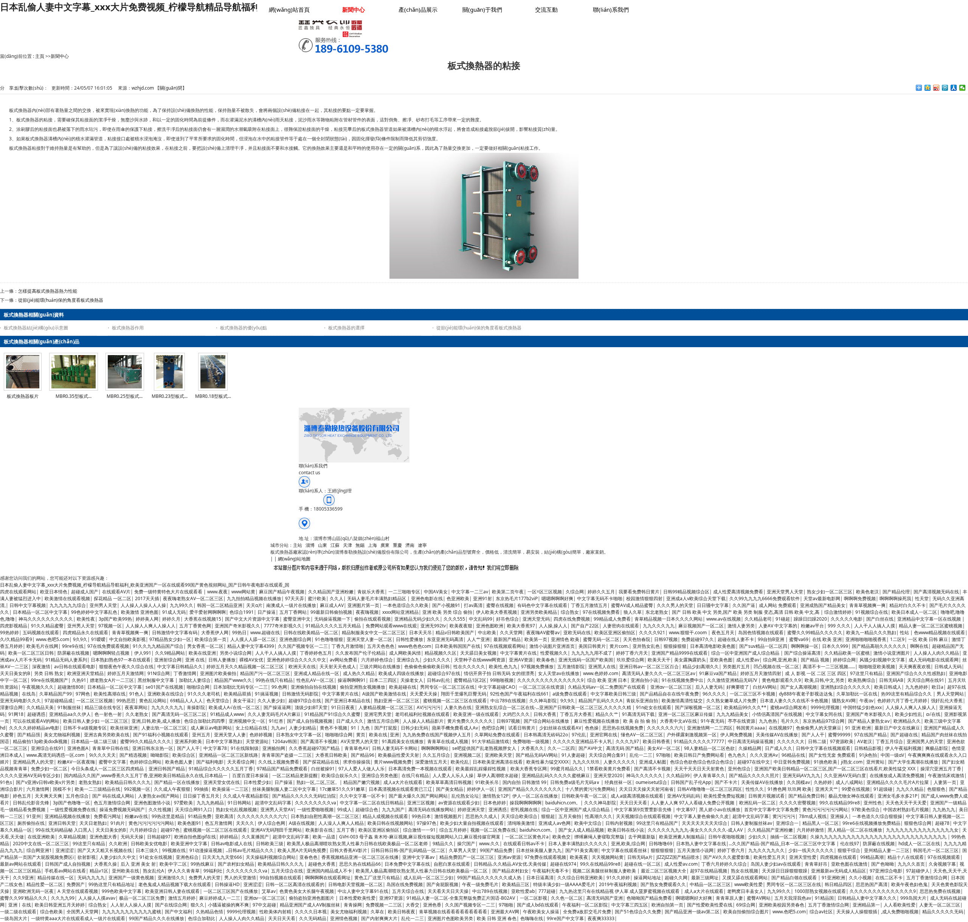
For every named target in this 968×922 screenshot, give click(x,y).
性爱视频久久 (554, 653)
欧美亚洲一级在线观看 (476, 714)
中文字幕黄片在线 (518, 653)
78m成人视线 (813, 816)
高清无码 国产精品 (625, 748)
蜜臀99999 (839, 734)
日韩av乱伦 (438, 680)
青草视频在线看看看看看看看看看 (453, 911)
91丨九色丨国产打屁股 (374, 728)
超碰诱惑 (36, 714)
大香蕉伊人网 (214, 632)
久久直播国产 (255, 837)
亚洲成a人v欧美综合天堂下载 (696, 598)
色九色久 (737, 755)
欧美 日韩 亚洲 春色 (497, 918)
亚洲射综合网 (168, 660)
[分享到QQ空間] (928, 88)
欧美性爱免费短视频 (724, 796)
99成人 (344, 809)
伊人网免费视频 (736, 734)
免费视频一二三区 (384, 905)
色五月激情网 (218, 823)
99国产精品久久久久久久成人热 (490, 877)
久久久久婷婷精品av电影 (34, 728)
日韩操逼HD (227, 884)
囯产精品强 (28, 734)
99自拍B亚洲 (771, 639)
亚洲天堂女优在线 (221, 782)
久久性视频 (160, 809)
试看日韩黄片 (521, 728)
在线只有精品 (415, 775)
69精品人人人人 (186, 700)
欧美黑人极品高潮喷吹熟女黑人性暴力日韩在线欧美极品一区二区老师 (358, 843)
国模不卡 (62, 789)
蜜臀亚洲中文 (296, 619)
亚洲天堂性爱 (802, 857)
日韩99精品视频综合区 (686, 591)
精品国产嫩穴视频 (361, 782)
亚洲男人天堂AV (277, 809)
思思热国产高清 (871, 884)
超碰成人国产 (84, 591)
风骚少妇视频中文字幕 (882, 660)
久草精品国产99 (55, 694)
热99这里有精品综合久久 (907, 694)
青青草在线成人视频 (447, 741)
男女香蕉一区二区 (205, 646)
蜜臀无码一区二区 (601, 639)
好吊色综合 (507, 619)
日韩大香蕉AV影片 (348, 850)
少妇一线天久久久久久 (811, 850)
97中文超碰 (264, 905)
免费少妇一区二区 (49, 768)
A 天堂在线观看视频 (77, 891)
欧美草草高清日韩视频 (449, 782)
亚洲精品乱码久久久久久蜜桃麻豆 (556, 775)
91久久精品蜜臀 (47, 625)
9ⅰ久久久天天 (102, 755)
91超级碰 (882, 789)
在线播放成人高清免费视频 (897, 775)
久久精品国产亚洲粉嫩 (331, 591)
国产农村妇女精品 (236, 864)
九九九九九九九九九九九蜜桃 (131, 911)
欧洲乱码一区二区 (757, 802)
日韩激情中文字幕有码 (174, 632)
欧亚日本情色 (53, 591)
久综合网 (575, 591)
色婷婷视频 (261, 734)
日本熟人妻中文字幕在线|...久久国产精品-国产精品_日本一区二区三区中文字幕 (756, 843)
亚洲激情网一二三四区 (709, 728)
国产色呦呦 (882, 864)
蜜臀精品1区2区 (470, 680)
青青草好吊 (816, 864)
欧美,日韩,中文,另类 (824, 680)
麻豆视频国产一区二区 (701, 625)
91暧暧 (98, 639)
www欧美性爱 (748, 884)
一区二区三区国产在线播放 (230, 891)
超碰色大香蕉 (321, 864)
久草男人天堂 (462, 850)
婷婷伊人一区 (480, 789)
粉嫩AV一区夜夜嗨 (76, 762)
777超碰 (546, 891)
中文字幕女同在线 (824, 714)
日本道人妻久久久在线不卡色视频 (794, 700)
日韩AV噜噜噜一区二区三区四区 (709, 789)
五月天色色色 (380, 646)
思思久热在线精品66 (360, 864)
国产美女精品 (449, 789)
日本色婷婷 (494, 802)
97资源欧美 (841, 741)
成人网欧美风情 (405, 653)
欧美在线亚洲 (202, 653)
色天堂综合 (217, 700)
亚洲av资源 (509, 857)
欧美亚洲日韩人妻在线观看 (172, 891)
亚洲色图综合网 (295, 639)
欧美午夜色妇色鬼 (909, 884)
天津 (347, 545)
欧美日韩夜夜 (401, 911)
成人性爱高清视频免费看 (738, 591)
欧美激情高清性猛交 (682, 700)
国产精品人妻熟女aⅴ (869, 721)
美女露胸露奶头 (690, 660)
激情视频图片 (448, 816)
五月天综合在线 (287, 871)
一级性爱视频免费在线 (73, 809)
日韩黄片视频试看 (766, 796)
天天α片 (254, 605)
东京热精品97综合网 (823, 721)
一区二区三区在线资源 (541, 687)
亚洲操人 (839, 816)
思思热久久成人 (481, 816)
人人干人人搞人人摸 (874, 625)
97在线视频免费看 (601, 612)
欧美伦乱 (460, 762)
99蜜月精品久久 (567, 768)
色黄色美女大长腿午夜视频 (306, 891)
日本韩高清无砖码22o (546, 734)
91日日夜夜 (343, 707)
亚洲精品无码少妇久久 (417, 619)
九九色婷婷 (916, 687)
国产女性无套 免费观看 (832, 755)
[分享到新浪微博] (936, 88)
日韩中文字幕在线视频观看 (823, 748)
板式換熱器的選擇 (346, 327)
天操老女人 (411, 680)
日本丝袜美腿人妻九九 (539, 850)
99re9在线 (73, 646)
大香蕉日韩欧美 (331, 755)
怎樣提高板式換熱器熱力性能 (47, 291)
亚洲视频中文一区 (247, 721)
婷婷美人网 (147, 619)
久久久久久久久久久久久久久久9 (550, 680)
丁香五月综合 (889, 741)
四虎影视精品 (13, 625)
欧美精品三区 (515, 884)
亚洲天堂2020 (608, 775)
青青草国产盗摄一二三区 (287, 755)
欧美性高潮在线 (110, 694)
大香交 (412, 905)
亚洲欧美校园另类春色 (781, 905)
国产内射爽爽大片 (379, 918)
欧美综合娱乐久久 (339, 775)
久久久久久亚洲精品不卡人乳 (582, 741)
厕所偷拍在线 (31, 823)
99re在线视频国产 (49, 680)
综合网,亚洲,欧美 (780, 660)
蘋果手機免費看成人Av (455, 728)
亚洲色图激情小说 (152, 802)
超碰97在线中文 (753, 762)
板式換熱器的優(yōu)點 (243, 327)
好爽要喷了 (737, 687)
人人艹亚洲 (478, 639)
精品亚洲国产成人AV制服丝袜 (310, 905)
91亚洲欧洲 (833, 877)
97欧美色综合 (866, 809)
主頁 (39, 56)
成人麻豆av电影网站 (211, 728)
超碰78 (942, 823)
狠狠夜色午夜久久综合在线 (126, 666)
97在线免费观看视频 (108, 646)
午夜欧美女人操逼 (541, 911)
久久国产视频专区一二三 (303, 646)
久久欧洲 (118, 843)
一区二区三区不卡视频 (752, 694)
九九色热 (768, 721)
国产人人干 (813, 734)
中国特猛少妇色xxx (862, 707)
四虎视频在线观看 (838, 857)
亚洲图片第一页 (363, 605)
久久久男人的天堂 (675, 605)
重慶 (397, 545)
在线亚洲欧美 (41, 837)
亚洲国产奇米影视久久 (237, 625)
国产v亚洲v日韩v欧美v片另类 (45, 782)
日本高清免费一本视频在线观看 (420, 768)
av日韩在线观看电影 (74, 666)
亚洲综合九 (408, 660)
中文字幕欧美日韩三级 (613, 694)
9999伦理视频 (825, 707)
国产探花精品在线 (321, 762)
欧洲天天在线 (302, 666)
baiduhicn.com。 (562, 802)
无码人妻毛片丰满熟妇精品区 (377, 598)
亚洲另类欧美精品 (539, 612)
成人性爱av (747, 660)
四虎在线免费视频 (572, 619)
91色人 (136, 694)
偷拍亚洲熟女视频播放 (362, 687)
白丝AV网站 (765, 687)
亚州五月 (201, 734)
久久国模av (798, 782)
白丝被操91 (323, 768)
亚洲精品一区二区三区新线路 (228, 755)
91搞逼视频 (266, 694)
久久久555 (454, 619)
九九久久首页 (911, 864)
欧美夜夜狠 (461, 625)
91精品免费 (199, 816)
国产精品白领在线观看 (794, 877)
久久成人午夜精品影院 (245, 796)
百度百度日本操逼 (250, 775)
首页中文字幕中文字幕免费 (771, 809)
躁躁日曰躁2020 (810, 619)
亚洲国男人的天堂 (925, 741)
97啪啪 (663, 755)
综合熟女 (570, 612)
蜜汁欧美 (317, 598)
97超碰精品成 (59, 700)
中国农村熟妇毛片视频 (906, 809)
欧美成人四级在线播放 (401, 673)
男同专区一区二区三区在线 (447, 687)
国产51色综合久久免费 (638, 911)
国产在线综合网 (171, 905)
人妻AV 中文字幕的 (778, 625)
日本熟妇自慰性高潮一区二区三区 (325, 816)
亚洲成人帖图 (652, 762)
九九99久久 (181, 605)
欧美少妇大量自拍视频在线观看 (472, 823)
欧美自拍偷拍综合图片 (746, 911)
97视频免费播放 (537, 666)
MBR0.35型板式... (74, 396)
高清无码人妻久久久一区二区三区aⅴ (658, 673)
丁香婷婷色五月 (316, 653)
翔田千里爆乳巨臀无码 (463, 694)
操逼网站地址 (647, 877)
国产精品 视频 (815, 660)
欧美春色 (546, 660)
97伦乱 (579, 734)
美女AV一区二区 (663, 748)
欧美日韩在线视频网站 (390, 823)
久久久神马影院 (600, 802)
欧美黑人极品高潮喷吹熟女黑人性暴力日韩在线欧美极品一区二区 (422, 871)
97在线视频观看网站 (505, 646)
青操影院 (196, 707)
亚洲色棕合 (187, 857)
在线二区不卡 (889, 877)
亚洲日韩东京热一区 (152, 748)
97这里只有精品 (866, 673)
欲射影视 (87, 857)
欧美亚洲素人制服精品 (681, 837)
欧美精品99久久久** (745, 707)
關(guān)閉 (171, 88)
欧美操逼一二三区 (230, 789)
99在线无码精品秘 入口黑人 (64, 830)
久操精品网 (749, 748)
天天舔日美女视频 (478, 653)
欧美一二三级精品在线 (97, 789)
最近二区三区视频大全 (663, 871)
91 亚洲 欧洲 (858, 728)
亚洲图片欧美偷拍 (218, 673)
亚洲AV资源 (521, 660)
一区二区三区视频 (94, 700)
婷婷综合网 (844, 660)
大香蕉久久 (532, 748)
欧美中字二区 (173, 864)
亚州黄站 (875, 762)
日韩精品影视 (867, 748)
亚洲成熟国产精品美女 (822, 605)
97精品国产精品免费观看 (282, 768)
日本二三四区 (383, 680)
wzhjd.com (143, 88)
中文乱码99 (480, 619)
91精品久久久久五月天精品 (334, 625)
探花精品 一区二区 (112, 598)
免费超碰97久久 (697, 639)
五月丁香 (346, 830)
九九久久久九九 (659, 625)
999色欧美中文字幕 (121, 891)
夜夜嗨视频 (367, 612)
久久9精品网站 (170, 653)
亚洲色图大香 (103, 837)
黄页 (360, 734)
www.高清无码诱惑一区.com (55, 755)
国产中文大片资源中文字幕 (252, 619)
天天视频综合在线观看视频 (643, 816)
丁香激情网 (185, 673)
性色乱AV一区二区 (315, 680)
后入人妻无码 (709, 687)
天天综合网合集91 (607, 755)
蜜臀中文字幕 (112, 762)
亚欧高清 (224, 816)
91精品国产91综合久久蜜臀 (332, 714)
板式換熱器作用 (128, 327)
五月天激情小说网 (695, 850)
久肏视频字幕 (942, 864)
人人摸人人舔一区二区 (253, 639)
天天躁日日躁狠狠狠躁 (784, 871)
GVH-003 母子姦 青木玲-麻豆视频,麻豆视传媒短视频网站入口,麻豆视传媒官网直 (420, 837)
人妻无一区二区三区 (939, 905)
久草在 (377, 911)
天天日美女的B (15, 673)
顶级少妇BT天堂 (311, 707)
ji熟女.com (852, 762)
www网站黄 (243, 591)
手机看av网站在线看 (65, 871)
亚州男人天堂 (103, 605)
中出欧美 (487, 632)
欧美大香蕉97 (521, 625)
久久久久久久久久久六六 (262, 816)
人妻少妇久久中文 (117, 857)
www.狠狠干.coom (688, 632)
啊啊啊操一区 (804, 646)
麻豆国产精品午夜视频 (281, 591)
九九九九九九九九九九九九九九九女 (922, 830)
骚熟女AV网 (844, 700)
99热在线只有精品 (274, 680)
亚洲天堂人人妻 (230, 734)
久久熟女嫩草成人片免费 (731, 700)
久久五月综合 (436, 755)
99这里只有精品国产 (657, 823)
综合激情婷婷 (838, 612)
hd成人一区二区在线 (919, 843)
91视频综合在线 (871, 612)
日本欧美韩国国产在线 (457, 646)
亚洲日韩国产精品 (167, 768)
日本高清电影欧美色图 (712, 646)
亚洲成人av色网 (554, 823)
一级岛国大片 (13, 918)
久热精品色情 (209, 911)
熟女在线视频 (744, 871)
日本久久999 (835, 646)
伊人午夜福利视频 (903, 748)
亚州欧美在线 (125, 871)
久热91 (79, 680)
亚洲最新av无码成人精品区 (838, 871)
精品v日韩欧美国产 (455, 632)
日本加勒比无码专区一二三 (240, 687)
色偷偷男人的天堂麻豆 (818, 728)
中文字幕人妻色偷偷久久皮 (701, 816)
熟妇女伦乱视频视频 (236, 809)
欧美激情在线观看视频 (67, 598)
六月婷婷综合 (143, 830)
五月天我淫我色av (792, 898)
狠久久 (197, 905)
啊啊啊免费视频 (860, 598)
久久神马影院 (543, 700)
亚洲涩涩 (65, 850)
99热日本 (421, 816)
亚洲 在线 (195, 660)
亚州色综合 (739, 768)
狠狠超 (548, 816)
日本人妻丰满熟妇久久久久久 (577, 843)
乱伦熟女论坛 (465, 796)
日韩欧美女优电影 (149, 843)
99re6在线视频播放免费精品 (871, 823)
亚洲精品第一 (866, 905)
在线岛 (29, 694)
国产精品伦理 (896, 591)
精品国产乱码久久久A (600, 700)
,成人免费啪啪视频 (899, 911)
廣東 (384, 545)
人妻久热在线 (458, 707)
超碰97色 (170, 830)
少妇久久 (757, 837)
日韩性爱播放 (409, 639)
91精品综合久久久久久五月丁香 (221, 768)
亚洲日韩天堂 (62, 823)
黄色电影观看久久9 (781, 680)
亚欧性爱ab (523, 891)
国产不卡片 (726, 782)
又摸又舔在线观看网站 (745, 877)
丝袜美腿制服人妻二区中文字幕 (284, 789)
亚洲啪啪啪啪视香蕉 (865, 639)
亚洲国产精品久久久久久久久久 (530, 789)
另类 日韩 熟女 (49, 673)
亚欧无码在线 (577, 632)
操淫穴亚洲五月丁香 (940, 768)
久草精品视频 (72, 837)
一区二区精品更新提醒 (295, 775)
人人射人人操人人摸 (130, 905)
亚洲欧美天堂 (498, 755)
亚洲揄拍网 (273, 748)
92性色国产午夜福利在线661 (519, 694)
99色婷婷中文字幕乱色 (94, 612)
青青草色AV (356, 748)
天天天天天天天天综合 (704, 823)
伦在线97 (849, 843)
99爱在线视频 (856, 789)
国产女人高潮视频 (798, 687)
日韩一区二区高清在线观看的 (294, 884)
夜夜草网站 (136, 707)
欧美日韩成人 (887, 687)
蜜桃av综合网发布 (788, 707)
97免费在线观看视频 (545, 857)
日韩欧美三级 (269, 843)
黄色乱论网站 (152, 700)
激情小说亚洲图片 (891, 653)
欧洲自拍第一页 (667, 905)
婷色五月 (22, 796)
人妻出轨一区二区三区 (164, 728)
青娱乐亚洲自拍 (642, 700)
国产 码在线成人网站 (113, 796)
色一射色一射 (108, 714)
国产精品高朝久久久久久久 (879, 646)
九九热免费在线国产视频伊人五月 (437, 734)
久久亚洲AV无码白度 (845, 775)
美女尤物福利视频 (62, 734)
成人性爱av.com (681, 864)
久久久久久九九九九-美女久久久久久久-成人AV (696, 830)
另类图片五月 (736, 666)
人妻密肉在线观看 (621, 625)
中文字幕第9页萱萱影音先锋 (643, 809)
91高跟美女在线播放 (403, 741)
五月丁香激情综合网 (926, 877)
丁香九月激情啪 (347, 646)
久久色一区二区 (567, 898)
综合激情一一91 (419, 830)
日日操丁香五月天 (201, 796)
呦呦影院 (159, 755)
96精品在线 (793, 755)
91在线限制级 (245, 748)
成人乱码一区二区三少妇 (428, 877)
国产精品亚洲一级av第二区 (692, 911)
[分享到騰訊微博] (945, 88)
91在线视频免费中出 (682, 680)
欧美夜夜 (579, 857)
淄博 (310, 545)
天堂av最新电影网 (822, 598)
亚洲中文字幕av (419, 857)
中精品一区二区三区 (710, 884)
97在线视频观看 (944, 857)
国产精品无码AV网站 (537, 755)
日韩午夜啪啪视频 (726, 837)
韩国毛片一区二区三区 (936, 850)
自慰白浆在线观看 (452, 864)
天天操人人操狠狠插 (856, 911)
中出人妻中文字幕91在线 (363, 891)
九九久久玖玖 (586, 762)
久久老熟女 (137, 714)
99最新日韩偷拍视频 (331, 612)
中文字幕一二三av (469, 591)
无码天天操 (132, 837)
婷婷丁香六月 (731, 850)
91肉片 (117, 823)
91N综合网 (158, 673)
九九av (278, 728)
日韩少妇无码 (414, 728)
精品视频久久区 (440, 653)
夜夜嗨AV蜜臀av (543, 632)
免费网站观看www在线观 (391, 625)
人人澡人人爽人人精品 (341, 823)
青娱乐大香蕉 (371, 591)
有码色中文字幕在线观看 (542, 605)
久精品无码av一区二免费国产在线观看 (607, 687)
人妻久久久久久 (619, 762)
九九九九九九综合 (68, 605)
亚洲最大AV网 (505, 911)
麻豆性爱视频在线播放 (596, 721)
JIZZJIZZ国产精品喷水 (678, 857)
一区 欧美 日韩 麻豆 (928, 639)
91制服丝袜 (69, 707)
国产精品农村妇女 (510, 871)
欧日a (937, 687)
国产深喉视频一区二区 (697, 707)
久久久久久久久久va (315, 802)
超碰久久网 (676, 877)
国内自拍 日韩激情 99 (524, 782)
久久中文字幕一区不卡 (362, 796)
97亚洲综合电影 (886, 871)
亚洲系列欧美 (188, 741)
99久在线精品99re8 (839, 802)
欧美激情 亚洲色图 (139, 612)
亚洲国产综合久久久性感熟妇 (915, 673)
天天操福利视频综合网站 (271, 857)
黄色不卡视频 (333, 728)
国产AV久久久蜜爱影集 (726, 857)
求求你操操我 (356, 762)
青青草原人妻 (729, 898)
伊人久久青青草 (184, 871)
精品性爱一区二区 (44, 884)
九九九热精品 (210, 802)
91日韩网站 (239, 802)
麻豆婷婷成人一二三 (219, 898)
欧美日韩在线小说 (626, 830)
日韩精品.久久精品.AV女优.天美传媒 (510, 864)
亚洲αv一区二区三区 (671, 687)
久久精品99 (678, 775)
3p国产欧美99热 (115, 619)
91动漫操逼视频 (205, 850)
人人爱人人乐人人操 (453, 775)
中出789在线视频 (508, 700)
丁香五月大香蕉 (576, 714)
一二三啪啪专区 (404, 591)
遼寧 (422, 545)
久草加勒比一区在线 (856, 694)
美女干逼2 (243, 700)
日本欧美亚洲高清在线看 (498, 762)
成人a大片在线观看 (402, 782)
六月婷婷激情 (810, 830)
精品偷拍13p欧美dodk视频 (40, 741)
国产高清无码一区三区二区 (179, 714)
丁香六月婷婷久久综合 (724, 864)
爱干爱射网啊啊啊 (207, 612)
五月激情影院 (571, 666)
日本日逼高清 (540, 877)
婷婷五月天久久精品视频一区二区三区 (245, 666)
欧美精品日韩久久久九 (127, 782)
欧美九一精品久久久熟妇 (871, 632)
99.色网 (279, 687)
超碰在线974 (563, 864)
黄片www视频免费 (392, 762)
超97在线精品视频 (708, 871)
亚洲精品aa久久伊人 (70, 714)
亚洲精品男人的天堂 (33, 762)
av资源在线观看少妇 (458, 802)
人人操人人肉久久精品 (936, 653)
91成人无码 (174, 612)
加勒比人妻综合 (195, 680)
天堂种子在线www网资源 (479, 660)
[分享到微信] (962, 88)
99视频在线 (174, 850)
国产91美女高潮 (581, 850)
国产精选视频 (133, 755)
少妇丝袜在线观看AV (560, 728)
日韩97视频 (666, 639)
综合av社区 (821, 911)
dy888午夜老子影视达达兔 (806, 694)
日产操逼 (267, 612)
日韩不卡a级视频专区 (85, 728)
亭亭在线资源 (741, 721)
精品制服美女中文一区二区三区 (373, 632)
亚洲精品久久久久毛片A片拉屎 (898, 782)
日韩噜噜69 (660, 843)
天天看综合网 (240, 762)
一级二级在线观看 (18, 911)
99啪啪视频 (501, 680)
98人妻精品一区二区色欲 (709, 748)
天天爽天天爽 (48, 796)
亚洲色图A (77, 748)
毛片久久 (790, 721)
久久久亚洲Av (764, 755)
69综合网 (745, 905)
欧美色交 (561, 837)
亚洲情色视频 (343, 918)
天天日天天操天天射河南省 (646, 789)
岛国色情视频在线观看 (760, 632)
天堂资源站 (257, 741)
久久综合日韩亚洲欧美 (580, 877)
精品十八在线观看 (905, 857)
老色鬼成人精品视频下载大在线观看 (174, 884)
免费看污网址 (107, 816)
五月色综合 (77, 796)
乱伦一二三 (641, 755)
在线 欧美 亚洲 (827, 639)
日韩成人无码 (948, 666)
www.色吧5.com (52, 639)
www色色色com (414, 646)
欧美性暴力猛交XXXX (547, 762)
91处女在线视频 (156, 857)
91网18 (15, 714)
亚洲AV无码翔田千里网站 (276, 830)
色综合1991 (242, 612)
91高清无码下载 (638, 714)
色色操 (592, 728)
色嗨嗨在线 (531, 918)
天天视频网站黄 (608, 857)
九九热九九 (943, 809)
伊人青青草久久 (709, 775)
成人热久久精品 (359, 673)
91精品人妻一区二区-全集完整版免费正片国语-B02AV (461, 898)
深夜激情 (41, 666)
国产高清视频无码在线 (936, 591)
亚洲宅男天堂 (377, 714)
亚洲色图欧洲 (489, 625)
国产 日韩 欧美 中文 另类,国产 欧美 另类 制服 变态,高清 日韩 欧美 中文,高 (746, 612)
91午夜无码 (712, 721)
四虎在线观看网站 (18, 591)
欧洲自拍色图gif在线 (195, 837)
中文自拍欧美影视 (127, 639)
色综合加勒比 (201, 918)
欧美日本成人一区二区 (914, 612)
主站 (297, 545)
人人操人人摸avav (96, 898)
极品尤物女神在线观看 (851, 796)
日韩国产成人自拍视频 (67, 864)
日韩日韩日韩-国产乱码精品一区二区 (408, 850)
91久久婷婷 (618, 877)
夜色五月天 (723, 632)
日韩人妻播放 (222, 660)
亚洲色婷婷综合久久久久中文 (296, 660)
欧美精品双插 (237, 694)
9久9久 (80, 639)
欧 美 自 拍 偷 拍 (639, 721)
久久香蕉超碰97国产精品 (315, 748)
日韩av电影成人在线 (231, 843)
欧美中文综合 (588, 823)
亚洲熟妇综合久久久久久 (845, 687)
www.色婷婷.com (600, 673)
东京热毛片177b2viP (517, 598)
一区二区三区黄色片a (527, 837)
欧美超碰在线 (402, 687)
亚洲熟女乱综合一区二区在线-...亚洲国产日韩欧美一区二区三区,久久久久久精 (553, 707)
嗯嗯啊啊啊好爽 (557, 598)
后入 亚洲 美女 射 (138, 864)
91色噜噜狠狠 (329, 639)
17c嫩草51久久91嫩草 (342, 789)
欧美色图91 (189, 823)
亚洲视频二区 (467, 755)
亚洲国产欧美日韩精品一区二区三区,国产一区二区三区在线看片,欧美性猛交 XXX (835, 768)
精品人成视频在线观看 (385, 816)
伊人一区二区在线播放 (535, 796)
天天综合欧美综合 (519, 816)
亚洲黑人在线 (602, 666)
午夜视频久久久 (38, 687)
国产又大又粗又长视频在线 (105, 850)
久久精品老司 (758, 619)
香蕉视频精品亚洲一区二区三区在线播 (360, 857)
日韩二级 (817, 741)
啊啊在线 (919, 646)
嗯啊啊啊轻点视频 (111, 653)
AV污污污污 (429, 707)
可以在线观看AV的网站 (36, 721)
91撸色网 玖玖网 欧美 (789, 789)
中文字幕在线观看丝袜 (624, 850)
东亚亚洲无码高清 (445, 639)
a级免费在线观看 (569, 694)
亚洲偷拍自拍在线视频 (313, 687)
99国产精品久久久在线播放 (156, 918)
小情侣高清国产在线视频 (777, 714)
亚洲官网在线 (603, 734)
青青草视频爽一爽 (867, 605)
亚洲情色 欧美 (565, 639)
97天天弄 (294, 598)
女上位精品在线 (251, 728)
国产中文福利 (178, 911)
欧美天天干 (659, 660)
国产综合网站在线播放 (547, 721)
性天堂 (922, 598)
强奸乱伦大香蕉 (947, 700)
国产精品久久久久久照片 (754, 775)
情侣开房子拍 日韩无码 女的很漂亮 (499, 673)
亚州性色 (873, 802)
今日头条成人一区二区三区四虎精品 (108, 768)
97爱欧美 (183, 802)
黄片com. (619, 646)
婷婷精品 (229, 837)
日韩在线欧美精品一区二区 (311, 632)
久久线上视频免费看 (278, 762)
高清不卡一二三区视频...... (829, 666)
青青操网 (353, 905)
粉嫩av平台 (812, 625)
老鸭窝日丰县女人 (745, 891)
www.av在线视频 (723, 619)
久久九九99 (62, 898)
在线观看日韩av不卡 (523, 843)
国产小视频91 (446, 605)
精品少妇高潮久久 (701, 666)
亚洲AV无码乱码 (683, 796)
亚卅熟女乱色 (646, 646)
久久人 (336, 598)
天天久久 (245, 823)
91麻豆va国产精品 (718, 673)
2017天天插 (147, 598)
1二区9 (897, 639)
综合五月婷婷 (453, 830)
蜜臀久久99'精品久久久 (23, 898)
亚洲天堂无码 (536, 619)
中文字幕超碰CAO (496, 687)
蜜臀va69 (798, 639)
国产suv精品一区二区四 (763, 646)
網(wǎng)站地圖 (294, 559)
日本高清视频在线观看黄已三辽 (400, 789)
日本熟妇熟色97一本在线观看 (120, 660)
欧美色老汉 (867, 591)
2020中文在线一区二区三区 (41, 843)
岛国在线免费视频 (404, 884)
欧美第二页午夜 (508, 591)
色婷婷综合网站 (145, 762)
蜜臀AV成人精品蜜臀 (632, 605)
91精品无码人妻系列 (66, 660)
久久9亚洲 (23, 877)
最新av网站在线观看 (20, 864)
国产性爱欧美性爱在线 (709, 905)
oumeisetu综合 (651, 782)
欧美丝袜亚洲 (124, 728)
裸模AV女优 (251, 660)
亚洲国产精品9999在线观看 (679, 653)
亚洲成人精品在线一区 (316, 673)
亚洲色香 (432, 905)
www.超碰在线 (265, 632)
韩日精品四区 (838, 884)
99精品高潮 (872, 857)
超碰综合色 (366, 809)
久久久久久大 (790, 741)
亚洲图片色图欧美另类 (450, 918)
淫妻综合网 (11, 707)
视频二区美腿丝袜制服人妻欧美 (604, 871)
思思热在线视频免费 (622, 728)
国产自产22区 (585, 625)
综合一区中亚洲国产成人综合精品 (745, 653)
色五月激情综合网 (112, 802)
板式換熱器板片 (23, 396)
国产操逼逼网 (277, 707)
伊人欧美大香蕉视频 (496, 612)
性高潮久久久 (598, 816)
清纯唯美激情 (521, 823)
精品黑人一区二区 (820, 823)
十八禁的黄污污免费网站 (590, 789)
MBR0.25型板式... (125, 396)
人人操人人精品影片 (423, 721)
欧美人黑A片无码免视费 (302, 850)
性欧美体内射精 (275, 911)
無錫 (360, 545)
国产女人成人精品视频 (581, 830)
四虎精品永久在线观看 (85, 632)
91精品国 (824, 898)
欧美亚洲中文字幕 (189, 843)
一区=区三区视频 (544, 591)
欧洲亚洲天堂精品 (85, 673)
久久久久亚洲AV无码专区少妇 (30, 775)
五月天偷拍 (569, 816)
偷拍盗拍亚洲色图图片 (312, 898)
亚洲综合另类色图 (379, 775)
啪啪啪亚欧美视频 (877, 666)
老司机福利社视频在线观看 (422, 714)
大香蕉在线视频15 (202, 619)
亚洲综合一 (787, 823)
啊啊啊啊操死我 (895, 598)
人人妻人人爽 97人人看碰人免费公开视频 (693, 802)
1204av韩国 (284, 741)
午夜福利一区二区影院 (585, 905)
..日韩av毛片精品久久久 (250, 850)
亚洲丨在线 (19, 905)
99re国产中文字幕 (565, 918)
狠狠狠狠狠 (662, 850)
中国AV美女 (436, 591)
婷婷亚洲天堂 (471, 809)
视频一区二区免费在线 (493, 830)
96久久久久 (714, 694)
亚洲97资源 (391, 898)
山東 (322, 545)
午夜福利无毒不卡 (550, 871)
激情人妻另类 (741, 625)
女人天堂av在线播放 (558, 673)
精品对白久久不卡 (907, 605)
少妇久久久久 (436, 660)
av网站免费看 (343, 660)
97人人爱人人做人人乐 (361, 768)
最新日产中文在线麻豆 (897, 728)
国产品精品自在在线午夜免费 (669, 694)
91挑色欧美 (825, 762)
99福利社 (212, 871)
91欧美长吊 (487, 782)
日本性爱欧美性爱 (357, 898)
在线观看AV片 (116, 591)
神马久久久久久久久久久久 (46, 619)
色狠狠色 (936, 789)
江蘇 (335, 545)
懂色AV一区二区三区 (642, 734)
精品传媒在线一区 (55, 877)
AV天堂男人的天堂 (359, 741)
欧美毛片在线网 (42, 646)
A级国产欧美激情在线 (384, 694)
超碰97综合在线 (305, 700)
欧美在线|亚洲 (384, 734)
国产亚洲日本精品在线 (347, 700)
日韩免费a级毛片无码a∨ (575, 782)
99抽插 (201, 789)
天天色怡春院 (636, 639)
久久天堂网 (511, 632)
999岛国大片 (913, 898)
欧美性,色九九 (503, 666)
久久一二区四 (561, 748)
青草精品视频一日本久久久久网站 (668, 619)
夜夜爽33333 (601, 918)
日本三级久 (147, 850)
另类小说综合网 (235, 653)
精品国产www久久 (233, 680)
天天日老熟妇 (93, 823)
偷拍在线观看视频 (372, 619)
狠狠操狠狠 (675, 646)
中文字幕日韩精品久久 (180, 666)
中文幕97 (685, 809)
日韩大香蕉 (545, 714)
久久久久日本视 (311, 911)
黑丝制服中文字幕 (156, 680)
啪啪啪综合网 (338, 734)
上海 (372, 545)
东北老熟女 (656, 612)
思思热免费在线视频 (940, 891)
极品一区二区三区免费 (141, 898)
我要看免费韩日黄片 (639, 591)
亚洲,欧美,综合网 (628, 843)
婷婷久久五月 (601, 591)
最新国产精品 (507, 639)
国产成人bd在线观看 (537, 905)
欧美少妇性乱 (908, 714)
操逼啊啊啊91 (352, 680)
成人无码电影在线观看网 (934, 660)
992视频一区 (137, 789)
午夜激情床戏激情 (946, 775)
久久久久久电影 (847, 619)
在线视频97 (780, 728)
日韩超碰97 (159, 837)
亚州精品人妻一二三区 (886, 850)
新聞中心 (60, 56)
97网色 (83, 694)
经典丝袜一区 (618, 782)
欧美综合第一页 (210, 639)
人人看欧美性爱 (899, 905)
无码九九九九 (91, 877)
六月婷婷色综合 (377, 660)
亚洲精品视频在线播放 (67, 816)
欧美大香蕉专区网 (528, 768)
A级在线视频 (302, 823)
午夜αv (866, 700)
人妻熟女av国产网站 (158, 796)
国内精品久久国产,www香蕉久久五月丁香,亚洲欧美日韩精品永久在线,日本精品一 (146, 775)
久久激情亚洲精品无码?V (732, 680)
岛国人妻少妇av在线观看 (776, 864)
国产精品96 (362, 755)
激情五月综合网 (383, 721)
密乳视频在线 (524, 809)
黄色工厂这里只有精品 (377, 877)
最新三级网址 (704, 877)
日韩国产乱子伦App (691, 782)
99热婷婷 (9, 632)
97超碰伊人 (917, 871)
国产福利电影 (209, 762)
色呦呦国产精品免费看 (649, 898)
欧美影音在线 (319, 830)
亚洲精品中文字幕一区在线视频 (929, 619)
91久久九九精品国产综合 (158, 646)
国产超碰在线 (904, 734)
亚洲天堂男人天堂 (785, 591)
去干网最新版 (641, 837)
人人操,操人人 (553, 625)
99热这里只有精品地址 (111, 884)
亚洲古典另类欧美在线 (106, 734)
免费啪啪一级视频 (531, 741)
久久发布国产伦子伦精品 (360, 653)
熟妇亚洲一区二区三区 (396, 700)
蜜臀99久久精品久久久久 (145, 741)
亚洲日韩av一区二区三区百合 (649, 666)
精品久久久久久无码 (942, 911)
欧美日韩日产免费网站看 (699, 755)
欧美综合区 (183, 755)
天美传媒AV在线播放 (777, 734)
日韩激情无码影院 (300, 694)
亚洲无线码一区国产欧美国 (585, 660)
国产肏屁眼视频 (442, 884)
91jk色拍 (868, 755)
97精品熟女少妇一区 (170, 639)
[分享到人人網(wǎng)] (954, 88)
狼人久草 (633, 612)
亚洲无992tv (433, 625)
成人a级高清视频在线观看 (637, 796)
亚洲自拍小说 (644, 680)
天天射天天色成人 (338, 666)
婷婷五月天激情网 (125, 673)
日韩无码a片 (640, 857)
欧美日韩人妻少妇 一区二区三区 (95, 721)
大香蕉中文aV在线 (678, 721)
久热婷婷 (823, 782)
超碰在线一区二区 (642, 864)
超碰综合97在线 (444, 673)
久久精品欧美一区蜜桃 (847, 653)
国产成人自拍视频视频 (309, 721)
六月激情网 (37, 789)
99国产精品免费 (496, 850)
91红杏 (276, 721)
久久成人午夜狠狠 (172, 789)
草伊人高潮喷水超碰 (497, 775)
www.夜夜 (217, 591)
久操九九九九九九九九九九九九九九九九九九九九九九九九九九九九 (879, 837)
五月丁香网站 (293, 612)
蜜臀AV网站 (759, 898)
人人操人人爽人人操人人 (150, 625)
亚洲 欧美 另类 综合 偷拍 (447, 612)
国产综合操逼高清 (802, 653)
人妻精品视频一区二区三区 (385, 707)
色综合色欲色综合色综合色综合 (702, 762)
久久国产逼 (743, 605)
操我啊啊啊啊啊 (525, 802)
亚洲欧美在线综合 (165, 694)
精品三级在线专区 (103, 707)
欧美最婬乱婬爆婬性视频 (481, 768)
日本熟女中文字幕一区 (298, 734)
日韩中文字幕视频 (27, 605)
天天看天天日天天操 (448, 891)
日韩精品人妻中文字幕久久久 (867, 898)
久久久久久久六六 (665, 728)
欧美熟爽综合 (861, 680)
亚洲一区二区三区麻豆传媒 (685, 714)
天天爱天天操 (423, 694)
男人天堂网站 (950, 694)
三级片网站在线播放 (380, 666)
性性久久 (755, 789)
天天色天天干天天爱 (906, 802)
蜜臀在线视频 (499, 605)
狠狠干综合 (849, 850)
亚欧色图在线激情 (849, 864)
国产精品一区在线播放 (177, 782)
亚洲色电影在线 (427, 598)
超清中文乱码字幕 (273, 802)
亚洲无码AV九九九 (801, 775)
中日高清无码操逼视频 (750, 741)
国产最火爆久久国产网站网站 (418, 796)
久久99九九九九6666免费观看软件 (764, 598)
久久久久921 (652, 632)
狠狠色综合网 (917, 823)
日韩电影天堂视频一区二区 (355, 884)
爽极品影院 (936, 748)
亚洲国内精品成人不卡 (329, 871)
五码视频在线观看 (41, 632)
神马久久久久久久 (644, 775)
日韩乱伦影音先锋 (31, 802)
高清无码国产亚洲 (604, 898)
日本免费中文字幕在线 (407, 864)
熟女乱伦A (153, 871)
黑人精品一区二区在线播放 (855, 830)
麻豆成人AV (332, 605)
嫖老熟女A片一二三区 (112, 680)
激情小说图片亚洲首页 (552, 646)
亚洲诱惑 (498, 809)
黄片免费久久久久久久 (470, 721)
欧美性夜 (86, 619)
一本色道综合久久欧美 (405, 605)
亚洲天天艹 (826, 789)
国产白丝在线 (880, 619)
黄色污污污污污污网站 (825, 809)
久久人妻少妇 (271, 700)
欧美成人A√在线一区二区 (234, 707)
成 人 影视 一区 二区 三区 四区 (815, 673)
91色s (6, 782)
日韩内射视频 (619, 823)
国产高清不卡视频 (319, 741)
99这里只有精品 (89, 843)
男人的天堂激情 (240, 877)
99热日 (239, 632)
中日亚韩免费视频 (792, 762)
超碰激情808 (70, 687)
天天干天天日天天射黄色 (699, 768)
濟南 (409, 545)
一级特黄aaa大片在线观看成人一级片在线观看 (78, 918)
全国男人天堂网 (82, 911)
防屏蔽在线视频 (73, 653)
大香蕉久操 (105, 864)
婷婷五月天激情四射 (760, 673)
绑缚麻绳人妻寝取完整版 (599, 837)
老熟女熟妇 (90, 782)
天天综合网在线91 (925, 680)
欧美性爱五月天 (769, 857)
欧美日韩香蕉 (656, 741)
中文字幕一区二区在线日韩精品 (371, 802)
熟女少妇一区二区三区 (829, 591)
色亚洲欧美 (458, 598)
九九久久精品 (909, 789)
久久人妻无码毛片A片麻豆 (274, 714)
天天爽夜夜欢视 (915, 666)
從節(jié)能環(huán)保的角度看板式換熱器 (60, 300)
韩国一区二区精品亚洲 (219, 605)
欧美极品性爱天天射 (398, 755)
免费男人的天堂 (204, 877)
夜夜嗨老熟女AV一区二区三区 (193, 598)
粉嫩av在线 (136, 816)
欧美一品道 (324, 837)
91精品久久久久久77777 (699, 741)
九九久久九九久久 (766, 850)
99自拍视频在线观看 (280, 877)
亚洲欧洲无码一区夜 (33, 891)
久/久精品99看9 (16, 639)
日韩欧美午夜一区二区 (584, 796)
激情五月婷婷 (181, 898)
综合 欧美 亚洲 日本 (607, 680)
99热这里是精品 (168, 816)
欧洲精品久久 (907, 721)
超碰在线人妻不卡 (736, 639)
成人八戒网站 (849, 782)
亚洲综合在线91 (47, 748)
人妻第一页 (945, 782)
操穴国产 (466, 843)
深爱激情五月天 (431, 762)
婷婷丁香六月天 (632, 653)
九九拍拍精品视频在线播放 (254, 598)
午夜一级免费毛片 (480, 884)
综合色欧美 (51, 911)
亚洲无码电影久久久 (20, 700)
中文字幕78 (215, 748)
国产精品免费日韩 (806, 796)
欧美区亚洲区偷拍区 (614, 632)
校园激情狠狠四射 (644, 598)
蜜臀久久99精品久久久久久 (814, 632)
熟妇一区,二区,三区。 (318, 782)
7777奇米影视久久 (283, 625)
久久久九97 (627, 741)
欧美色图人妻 (178, 762)
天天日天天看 (633, 802)
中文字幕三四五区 (629, 905)
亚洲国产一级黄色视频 (131, 877)
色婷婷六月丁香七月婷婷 (902, 700)
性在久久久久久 (469, 666)
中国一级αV (892, 755)
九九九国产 (393, 809)
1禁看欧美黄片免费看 (608, 768)
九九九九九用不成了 (591, 653)
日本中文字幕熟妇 (224, 741)
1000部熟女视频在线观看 (820, 891)
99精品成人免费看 (612, 619)
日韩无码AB (891, 680)
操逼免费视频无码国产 (122, 809)
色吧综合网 (493, 728)
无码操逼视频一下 (332, 619)
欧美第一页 (535, 639)
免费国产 (76, 884)
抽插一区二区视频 (788, 837)
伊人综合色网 (271, 823)
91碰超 (783, 619)
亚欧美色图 (721, 660)
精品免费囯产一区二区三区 (466, 857)
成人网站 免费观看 (777, 605)
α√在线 (933, 714)
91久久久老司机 (204, 694)
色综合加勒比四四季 (204, 721)
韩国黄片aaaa (750, 728)
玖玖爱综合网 (630, 660)
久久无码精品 (312, 918)
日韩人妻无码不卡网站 (394, 748)
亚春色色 (308, 857)
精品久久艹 (607, 714)
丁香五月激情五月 (589, 605)
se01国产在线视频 (164, 687)
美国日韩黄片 (592, 646)
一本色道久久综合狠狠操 (877, 816)
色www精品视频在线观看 (939, 632)
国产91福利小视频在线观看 (160, 734)
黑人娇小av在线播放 (719, 809)
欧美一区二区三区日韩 (31, 653)
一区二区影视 (533, 898)
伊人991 (142, 653)
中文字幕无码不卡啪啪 (599, 598)
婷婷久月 (171, 619)
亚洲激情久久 (171, 877)
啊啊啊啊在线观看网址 (328, 877)
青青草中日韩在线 (110, 748)
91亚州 (33, 816)
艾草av (269, 891)
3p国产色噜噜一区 (71, 802)
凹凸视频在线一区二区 (776, 666)
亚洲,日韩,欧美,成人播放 (156, 721)
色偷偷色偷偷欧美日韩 (427, 666)
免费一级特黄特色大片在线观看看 (168, 591)
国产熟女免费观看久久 (663, 884)
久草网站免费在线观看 (497, 734)
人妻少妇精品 (302, 728)
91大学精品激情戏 (490, 741)
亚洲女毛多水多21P (897, 796)
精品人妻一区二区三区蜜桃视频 (930, 625)
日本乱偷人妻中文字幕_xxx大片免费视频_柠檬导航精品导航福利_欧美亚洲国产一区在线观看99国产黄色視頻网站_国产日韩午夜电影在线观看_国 (144, 585)
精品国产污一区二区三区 (265, 673)
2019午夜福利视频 (618, 884)
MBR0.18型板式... (213, 396)
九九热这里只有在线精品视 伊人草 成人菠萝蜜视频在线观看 (620, 891)
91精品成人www (227, 714)
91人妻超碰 (573, 755)
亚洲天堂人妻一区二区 (369, 639)
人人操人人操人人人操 (143, 605)
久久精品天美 (40, 707)
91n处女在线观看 (653, 707)
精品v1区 (99, 871)
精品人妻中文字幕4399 (250, 646)
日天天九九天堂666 (222, 857)
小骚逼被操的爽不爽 (228, 905)
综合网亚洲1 (39, 850)
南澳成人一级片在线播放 (291, 605)
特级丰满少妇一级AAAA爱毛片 (564, 884)
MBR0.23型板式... (170, 396)
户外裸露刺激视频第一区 (692, 734)
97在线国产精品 (870, 734)
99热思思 (125, 700)
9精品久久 (443, 843)
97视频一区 (110, 625)
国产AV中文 (590, 748)
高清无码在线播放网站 (431, 809)
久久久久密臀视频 (797, 802)
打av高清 (473, 605)
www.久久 (489, 843)
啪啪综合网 (198, 687)
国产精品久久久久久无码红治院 (304, 796)
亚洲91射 (482, 598)
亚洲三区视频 (420, 802)
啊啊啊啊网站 (434, 748)
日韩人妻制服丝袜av (751, 823)
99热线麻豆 (202, 864)
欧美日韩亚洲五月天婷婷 (60, 905)
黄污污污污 (784, 816)
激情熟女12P (495, 796)
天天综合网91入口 (193, 809)
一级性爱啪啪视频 (315, 809)
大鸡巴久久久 (516, 714)
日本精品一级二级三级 (93, 741)
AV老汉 (864, 741)
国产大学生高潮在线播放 (913, 762)
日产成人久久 (349, 721)
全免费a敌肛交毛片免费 (587, 911)
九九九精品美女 (732, 714)
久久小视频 (860, 877)
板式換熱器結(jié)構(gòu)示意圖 (36, 327)
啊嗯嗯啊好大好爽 (694, 898)
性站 (905, 632)
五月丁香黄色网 (195, 625)
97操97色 (426, 823)
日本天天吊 (420, 632)
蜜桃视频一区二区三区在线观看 (455, 700)
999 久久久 (839, 625)
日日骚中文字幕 (713, 605)
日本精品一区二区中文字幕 (40, 612)
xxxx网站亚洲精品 (400, 612)
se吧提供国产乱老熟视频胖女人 (484, 748)
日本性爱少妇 (257, 782)
